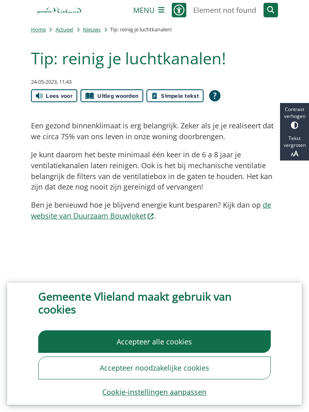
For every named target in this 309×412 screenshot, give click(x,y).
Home (38, 29)
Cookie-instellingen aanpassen (154, 392)
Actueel (64, 29)
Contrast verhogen (294, 112)
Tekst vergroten (295, 141)
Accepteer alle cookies (154, 341)
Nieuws (92, 29)
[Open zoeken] (271, 10)
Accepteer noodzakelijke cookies (154, 368)
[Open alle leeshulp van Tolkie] (214, 95)
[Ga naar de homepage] (59, 10)
